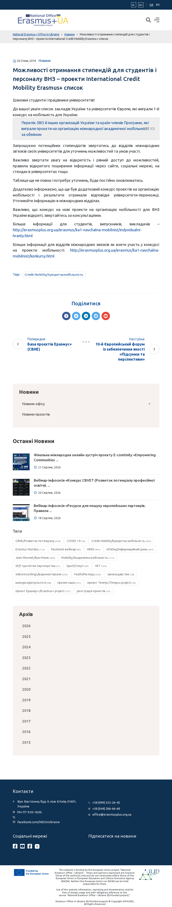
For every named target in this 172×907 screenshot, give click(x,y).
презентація (69, 582)
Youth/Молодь (87, 574)
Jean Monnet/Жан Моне (35, 557)
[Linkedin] (86, 316)
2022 (26, 668)
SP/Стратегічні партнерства (38, 566)
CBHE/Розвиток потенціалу (38, 541)
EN (157, 4)
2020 (26, 689)
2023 (26, 658)
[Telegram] (96, 316)
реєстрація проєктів (93, 591)
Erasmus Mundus (30, 549)
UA (151, 4)
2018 (26, 710)
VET (101, 566)
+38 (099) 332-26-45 (106, 802)
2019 (26, 700)
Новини (45, 60)
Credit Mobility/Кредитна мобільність (54, 274)
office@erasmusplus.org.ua (111, 814)
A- (133, 4)
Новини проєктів (36, 414)
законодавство (120, 574)
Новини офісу (33, 404)
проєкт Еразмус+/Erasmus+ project (43, 591)
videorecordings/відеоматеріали (42, 574)
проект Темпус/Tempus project (111, 582)
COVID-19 (76, 541)
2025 (26, 636)
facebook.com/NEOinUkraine (38, 822)
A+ (141, 4)
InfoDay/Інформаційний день (130, 549)
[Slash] (86, 342)
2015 (26, 742)
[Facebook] (66, 316)
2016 (26, 732)
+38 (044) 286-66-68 (106, 808)
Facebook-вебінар (66, 549)
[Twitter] (76, 316)
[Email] (106, 316)
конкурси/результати (33, 582)
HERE (93, 549)
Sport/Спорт (77, 566)
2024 (26, 647)
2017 (26, 721)
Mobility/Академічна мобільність (87, 557)
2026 (26, 626)
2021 (26, 679)
